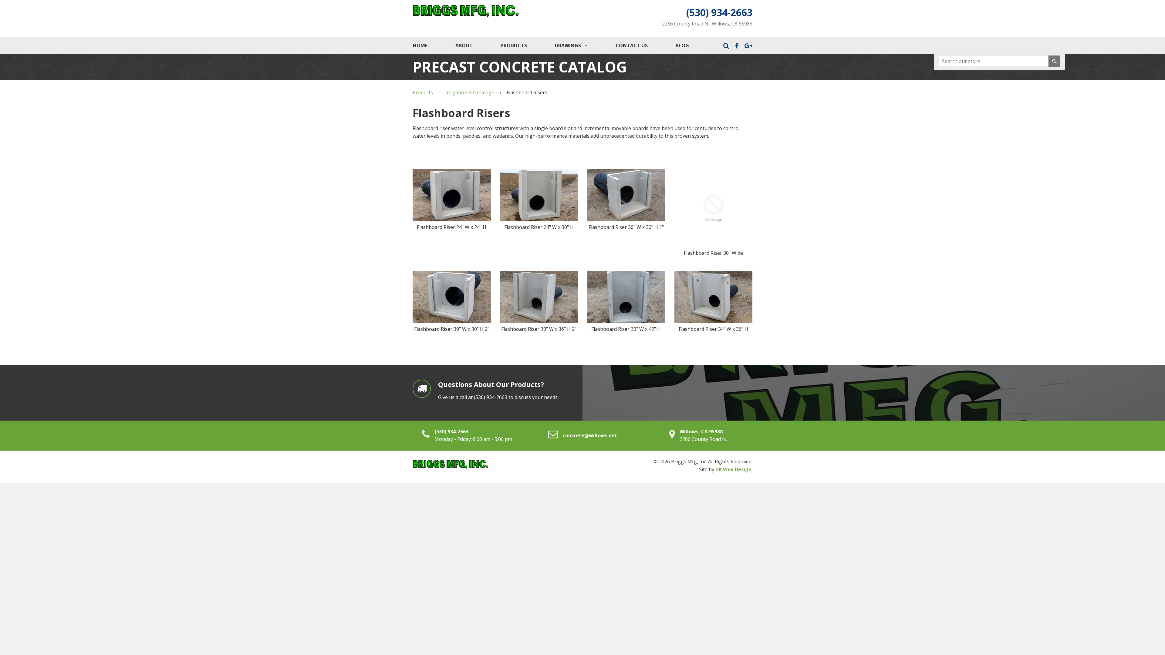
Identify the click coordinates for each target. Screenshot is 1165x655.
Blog (682, 45)
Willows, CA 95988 (701, 431)
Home (420, 45)
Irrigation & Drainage (469, 92)
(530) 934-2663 (719, 12)
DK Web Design (733, 469)
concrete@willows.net (590, 435)
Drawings (568, 45)
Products (514, 45)
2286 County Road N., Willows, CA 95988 (707, 23)
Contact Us (632, 45)
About (464, 45)
